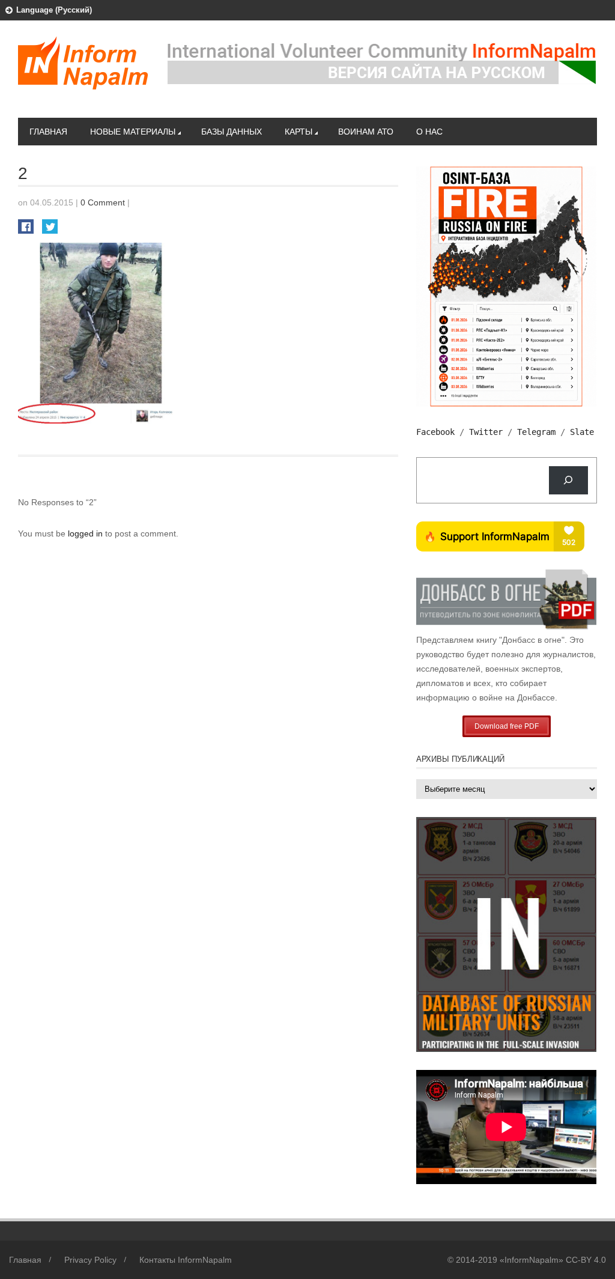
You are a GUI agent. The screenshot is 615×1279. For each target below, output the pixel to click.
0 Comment (102, 202)
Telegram (536, 432)
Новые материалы (132, 131)
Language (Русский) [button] (54, 9)
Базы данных (231, 131)
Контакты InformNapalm (185, 1260)
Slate (582, 432)
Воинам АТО (365, 131)
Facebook (435, 432)
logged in (86, 533)
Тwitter (486, 432)
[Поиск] (568, 480)
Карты (298, 131)
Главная (48, 131)
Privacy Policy (90, 1260)
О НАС (429, 131)
